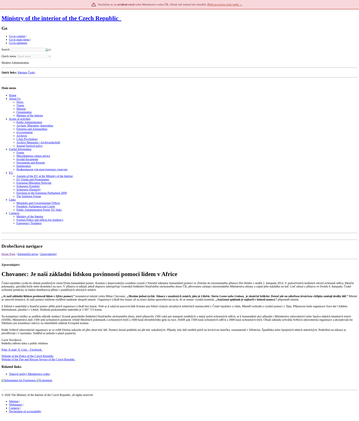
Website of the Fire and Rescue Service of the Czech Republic (38, 359)
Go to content (17, 36)
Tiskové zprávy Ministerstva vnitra (29, 374)
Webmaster (15, 404)
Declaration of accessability (25, 411)
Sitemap (22, 72)
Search (5, 49)
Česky (31, 72)
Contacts (14, 408)
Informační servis (28, 254)
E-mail (12, 349)
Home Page (8, 254)
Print (4, 349)
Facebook (36, 349)
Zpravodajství (48, 254)
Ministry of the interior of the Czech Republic (59, 18)
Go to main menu (19, 39)
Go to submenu (18, 43)
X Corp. (23, 349)
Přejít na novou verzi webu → (224, 4)
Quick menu (8, 56)
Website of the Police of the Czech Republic (27, 356)
